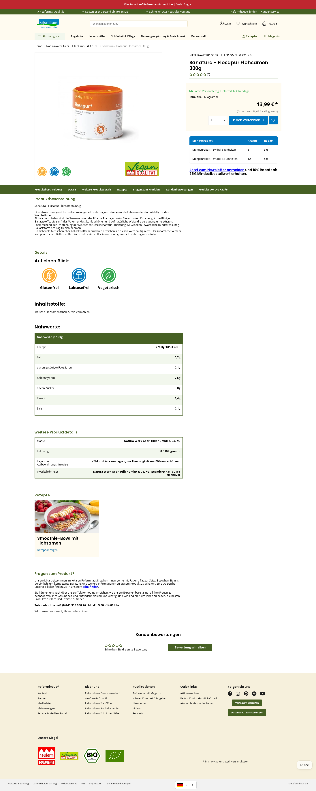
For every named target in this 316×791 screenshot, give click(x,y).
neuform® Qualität (51, 11)
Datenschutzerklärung (45, 783)
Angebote (77, 36)
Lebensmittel (97, 36)
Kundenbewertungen (179, 189)
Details (72, 189)
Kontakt (42, 693)
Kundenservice (270, 11)
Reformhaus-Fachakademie (101, 708)
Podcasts (138, 713)
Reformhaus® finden (244, 11)
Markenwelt (198, 36)
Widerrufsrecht (69, 783)
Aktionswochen (189, 693)
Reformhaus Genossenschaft (102, 693)
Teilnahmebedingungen (118, 783)
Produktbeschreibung (48, 189)
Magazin (274, 36)
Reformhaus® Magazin (147, 693)
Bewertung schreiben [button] (190, 647)
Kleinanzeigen (46, 708)
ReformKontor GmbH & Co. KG (198, 698)
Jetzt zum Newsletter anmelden (216, 169)
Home (38, 46)
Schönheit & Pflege (123, 36)
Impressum (95, 783)
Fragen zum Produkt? (146, 189)
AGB (83, 783)
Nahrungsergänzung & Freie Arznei (163, 36)
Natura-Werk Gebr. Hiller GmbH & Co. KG (72, 46)
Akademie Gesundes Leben (197, 703)
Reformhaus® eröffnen (99, 703)
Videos (137, 708)
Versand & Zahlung (18, 783)
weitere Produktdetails (96, 189)
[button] (198, 74)
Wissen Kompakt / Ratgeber (150, 698)
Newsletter (139, 703)
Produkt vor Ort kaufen (213, 189)
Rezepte (251, 36)
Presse (41, 698)
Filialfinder (90, 586)
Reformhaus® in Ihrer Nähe (102, 713)
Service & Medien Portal (52, 713)
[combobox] (139, 23)
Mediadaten (44, 703)
